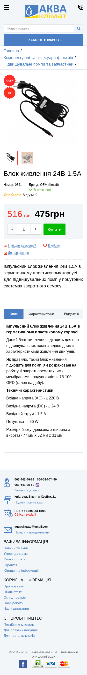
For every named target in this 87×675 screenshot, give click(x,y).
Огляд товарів (15, 597)
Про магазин (14, 586)
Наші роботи (13, 603)
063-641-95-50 (24, 485)
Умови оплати (15, 559)
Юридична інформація (22, 570)
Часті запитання (16, 608)
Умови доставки (16, 553)
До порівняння (18, 253)
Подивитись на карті (29, 502)
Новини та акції (16, 548)
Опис (13, 314)
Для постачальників (19, 636)
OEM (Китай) (49, 185)
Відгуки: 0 (30, 195)
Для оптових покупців (20, 630)
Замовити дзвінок (27, 490)
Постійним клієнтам (19, 624)
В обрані (54, 245)
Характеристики (41, 314)
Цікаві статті (13, 592)
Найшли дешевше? (22, 245)
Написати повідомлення (32, 532)
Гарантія (10, 565)
